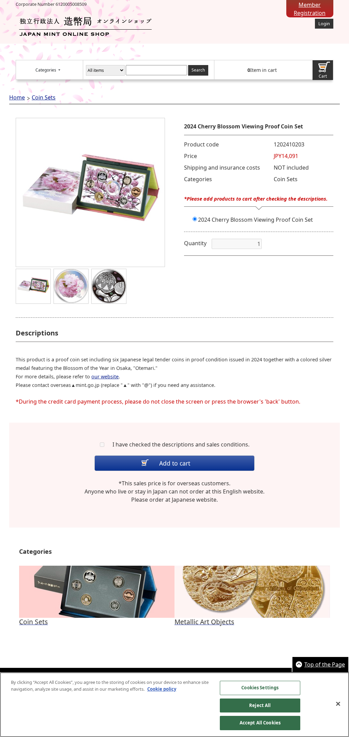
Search (198, 70)
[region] (174, 704)
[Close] (338, 703)
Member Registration (309, 9)
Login (324, 23)
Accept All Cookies (260, 723)
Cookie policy (161, 689)
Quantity (195, 243)
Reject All (260, 705)
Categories (46, 70)
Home (17, 97)
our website (105, 376)
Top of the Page (324, 664)
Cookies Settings (259, 688)
